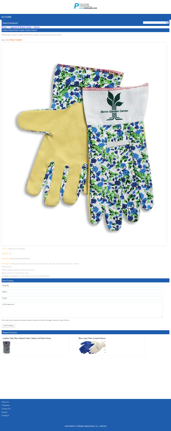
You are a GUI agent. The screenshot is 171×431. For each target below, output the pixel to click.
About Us (5, 402)
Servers (5, 412)
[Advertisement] (80, 379)
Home (4, 27)
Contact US (6, 409)
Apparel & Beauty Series (20, 27)
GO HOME (6, 17)
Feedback (5, 416)
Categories (6, 405)
